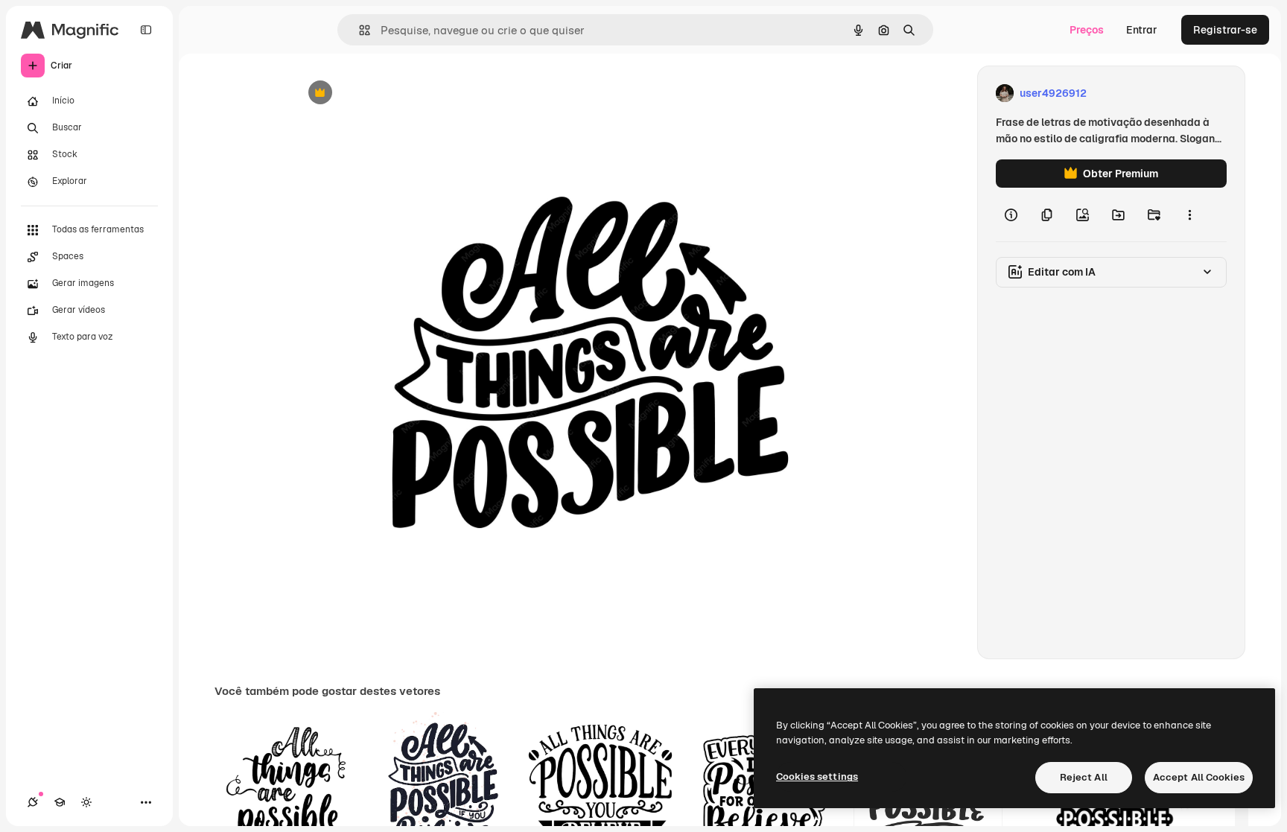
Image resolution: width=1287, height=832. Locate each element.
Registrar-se (1225, 29)
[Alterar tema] (86, 802)
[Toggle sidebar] (146, 30)
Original (389, 93)
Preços (1087, 29)
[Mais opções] (1189, 214)
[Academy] (60, 802)
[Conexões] (33, 802)
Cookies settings (817, 776)
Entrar (1141, 29)
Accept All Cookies (1199, 777)
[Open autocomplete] (358, 30)
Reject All (1084, 777)
